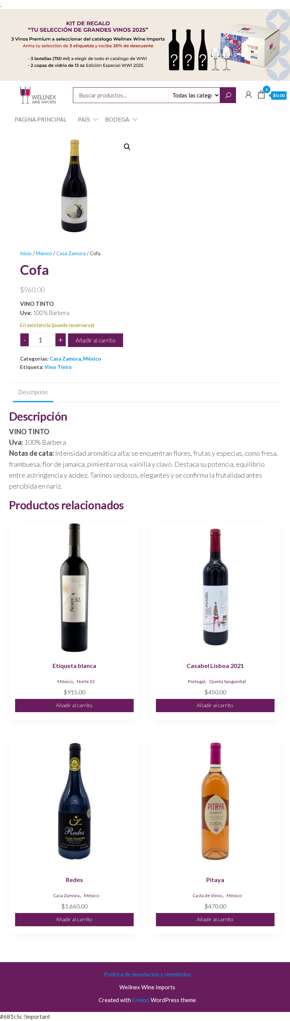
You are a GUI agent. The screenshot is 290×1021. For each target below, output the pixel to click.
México (44, 253)
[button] (127, 147)
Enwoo (141, 999)
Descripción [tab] (33, 392)
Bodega (117, 119)
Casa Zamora (71, 253)
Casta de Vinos (207, 895)
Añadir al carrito (96, 340)
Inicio (26, 253)
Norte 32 (86, 681)
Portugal (196, 681)
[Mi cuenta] (248, 94)
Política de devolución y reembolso (147, 974)
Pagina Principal (40, 119)
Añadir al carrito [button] (74, 705)
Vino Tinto (58, 367)
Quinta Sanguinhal (227, 681)
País (84, 119)
